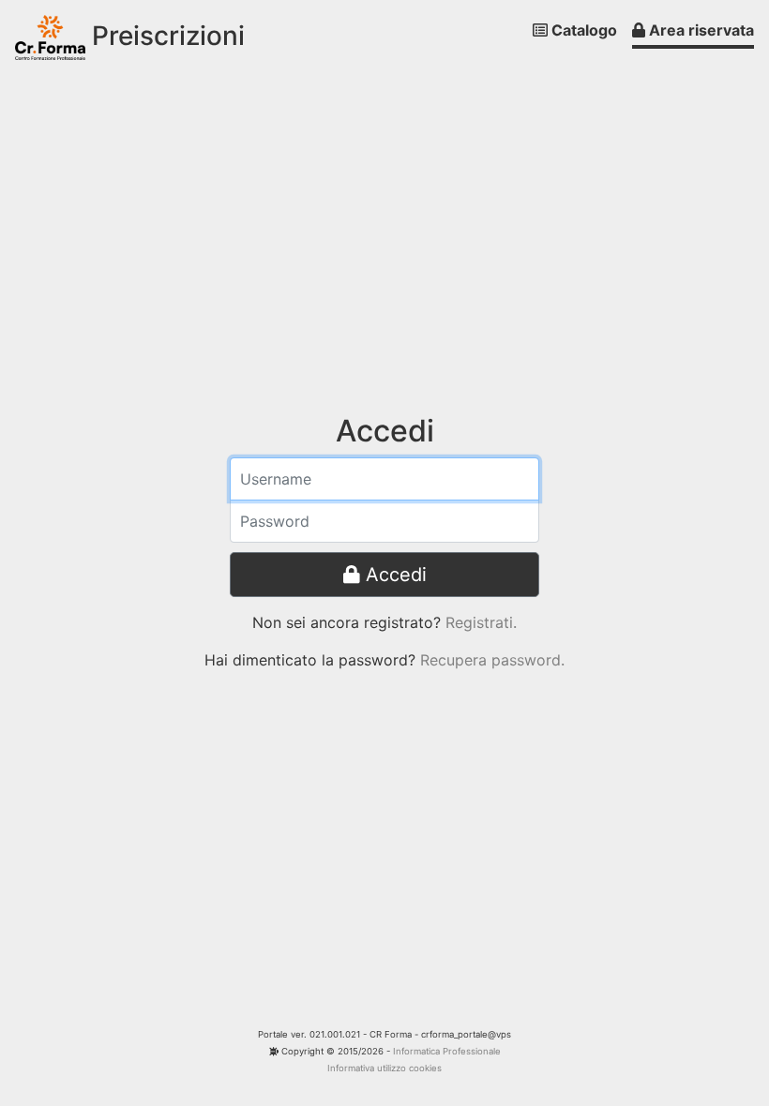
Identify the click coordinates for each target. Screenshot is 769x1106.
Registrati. (481, 622)
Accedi (393, 574)
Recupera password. (492, 659)
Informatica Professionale (447, 1051)
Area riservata (699, 30)
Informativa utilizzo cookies (384, 1068)
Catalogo (582, 30)
